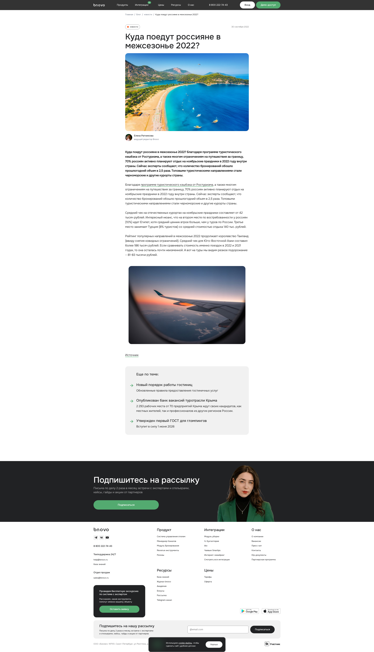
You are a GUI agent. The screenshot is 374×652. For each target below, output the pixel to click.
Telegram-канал (164, 600)
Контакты (256, 550)
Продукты (122, 4)
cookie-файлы (185, 643)
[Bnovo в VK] (101, 537)
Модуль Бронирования (168, 545)
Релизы (160, 555)
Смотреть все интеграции (217, 559)
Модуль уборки (211, 536)
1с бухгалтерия (211, 541)
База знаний (163, 577)
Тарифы (208, 577)
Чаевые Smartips (212, 550)
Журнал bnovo (164, 581)
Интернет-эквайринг (214, 555)
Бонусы (160, 590)
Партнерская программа (264, 559)
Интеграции (142, 4)
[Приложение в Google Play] (249, 611)
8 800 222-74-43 (103, 546)
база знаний (99, 564)
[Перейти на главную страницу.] (99, 5)
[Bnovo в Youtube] (107, 537)
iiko (205, 545)
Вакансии (256, 541)
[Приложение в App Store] (271, 611)
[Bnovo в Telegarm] (96, 537)
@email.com (196, 629)
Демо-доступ (268, 4)
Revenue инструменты (168, 550)
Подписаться (126, 504)
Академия (161, 586)
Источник (131, 355)
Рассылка (162, 595)
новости (148, 14)
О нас (191, 4)
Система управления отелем (171, 536)
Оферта (208, 581)
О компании (257, 536)
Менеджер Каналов (166, 541)
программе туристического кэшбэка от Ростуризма (177, 185)
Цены (161, 4)
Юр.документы (259, 555)
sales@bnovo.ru (101, 577)
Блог (138, 14)
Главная (129, 14)
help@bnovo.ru (101, 559)
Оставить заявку (119, 609)
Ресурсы (176, 4)
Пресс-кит (257, 545)
